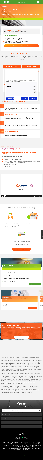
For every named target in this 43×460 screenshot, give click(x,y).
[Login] (8, 2)
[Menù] (38, 2)
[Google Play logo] (25, 438)
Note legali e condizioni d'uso (26, 455)
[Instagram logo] (23, 434)
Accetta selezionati (10, 98)
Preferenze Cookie (16, 455)
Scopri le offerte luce (35, 284)
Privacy (3, 455)
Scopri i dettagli (33, 308)
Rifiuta (25, 98)
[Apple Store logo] (17, 438)
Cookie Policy (8, 455)
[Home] (5, 2)
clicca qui (39, 451)
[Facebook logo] (20, 434)
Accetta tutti (33, 98)
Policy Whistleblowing (37, 455)
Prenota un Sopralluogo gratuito (21, 249)
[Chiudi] (37, 70)
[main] (21, 230)
